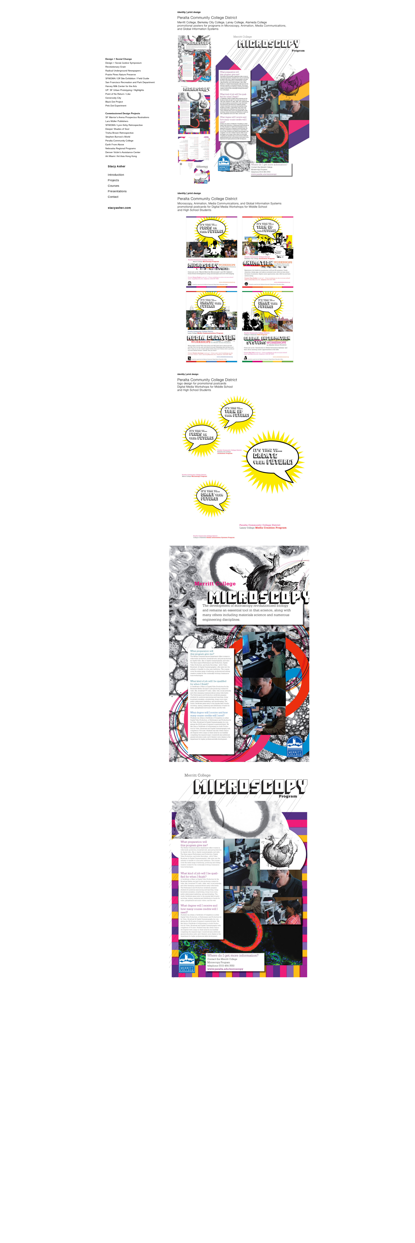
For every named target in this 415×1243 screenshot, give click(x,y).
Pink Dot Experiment (115, 105)
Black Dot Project (114, 101)
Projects (113, 180)
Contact (113, 196)
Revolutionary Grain (115, 66)
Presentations (117, 191)
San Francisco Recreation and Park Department (130, 82)
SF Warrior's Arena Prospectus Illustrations (127, 117)
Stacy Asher (116, 166)
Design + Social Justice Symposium (123, 63)
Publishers (123, 121)
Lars (108, 121)
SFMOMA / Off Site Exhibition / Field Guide (127, 78)
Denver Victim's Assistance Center (122, 152)
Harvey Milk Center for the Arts (121, 86)
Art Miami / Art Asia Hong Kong (121, 156)
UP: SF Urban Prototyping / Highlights (124, 90)
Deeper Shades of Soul (117, 129)
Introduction (116, 174)
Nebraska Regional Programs (120, 148)
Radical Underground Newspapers (123, 70)
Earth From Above (114, 144)
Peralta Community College (119, 140)
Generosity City (113, 98)
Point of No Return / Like (117, 94)
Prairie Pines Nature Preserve (120, 74)
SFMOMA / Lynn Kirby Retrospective (124, 125)
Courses (113, 185)
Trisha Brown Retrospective (119, 133)
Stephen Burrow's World (117, 136)
